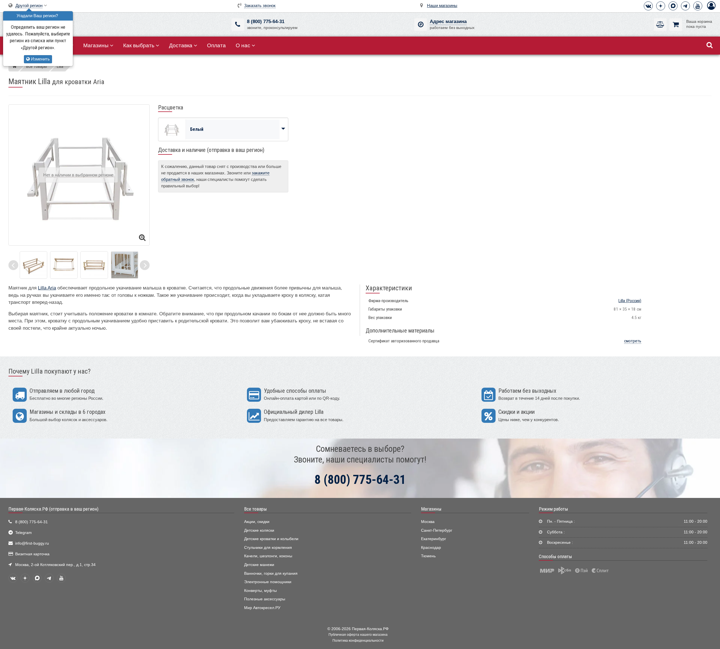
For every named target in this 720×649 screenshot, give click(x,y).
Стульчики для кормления (268, 547)
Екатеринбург (433, 539)
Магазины (96, 45)
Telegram (23, 533)
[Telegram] (685, 5)
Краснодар (431, 547)
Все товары (255, 509)
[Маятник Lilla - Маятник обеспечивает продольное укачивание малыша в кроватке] (33, 265)
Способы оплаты (555, 556)
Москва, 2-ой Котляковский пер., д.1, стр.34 (55, 565)
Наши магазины (442, 5)
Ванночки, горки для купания (271, 573)
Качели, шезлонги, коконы (268, 556)
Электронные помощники (267, 582)
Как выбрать (138, 45)
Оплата (216, 45)
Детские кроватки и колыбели (271, 539)
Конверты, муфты (260, 591)
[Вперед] (145, 265)
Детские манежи (259, 565)
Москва (428, 522)
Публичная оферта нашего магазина (358, 635)
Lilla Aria (47, 288)
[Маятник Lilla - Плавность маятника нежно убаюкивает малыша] (94, 265)
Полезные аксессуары (264, 599)
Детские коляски (259, 530)
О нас (243, 45)
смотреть (632, 340)
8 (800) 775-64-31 (265, 21)
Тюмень (428, 556)
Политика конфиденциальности (358, 641)
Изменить (40, 59)
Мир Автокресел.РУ (262, 608)
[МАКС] (673, 5)
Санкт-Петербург (436, 530)
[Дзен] (660, 5)
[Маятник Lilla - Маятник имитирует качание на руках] (124, 265)
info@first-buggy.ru (32, 543)
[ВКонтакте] (648, 5)
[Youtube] (697, 5)
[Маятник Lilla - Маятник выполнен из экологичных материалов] (64, 265)
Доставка (180, 45)
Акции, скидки (256, 522)
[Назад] (13, 265)
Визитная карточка (32, 554)
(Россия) (629, 300)
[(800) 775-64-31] (237, 24)
